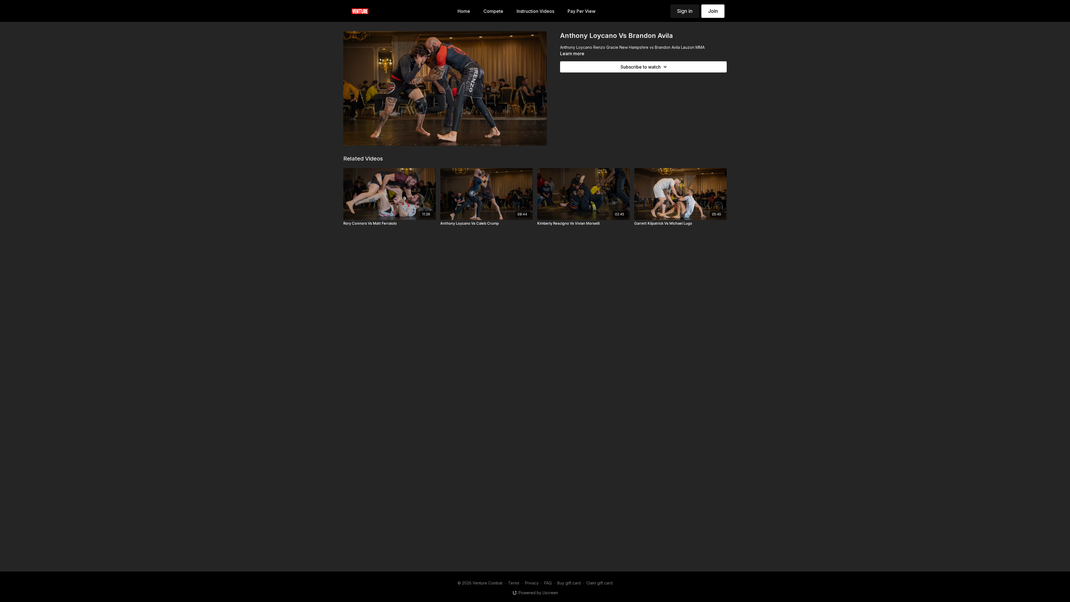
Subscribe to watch (641, 67)
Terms (513, 583)
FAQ (548, 583)
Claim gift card (599, 583)
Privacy (532, 583)
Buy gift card (569, 583)
